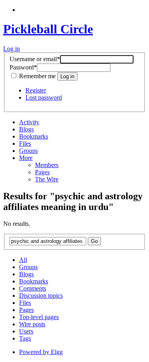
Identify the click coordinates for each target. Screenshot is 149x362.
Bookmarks (33, 136)
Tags (25, 338)
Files (25, 143)
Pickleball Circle (48, 29)
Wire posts (32, 324)
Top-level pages (39, 317)
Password (23, 67)
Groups (28, 150)
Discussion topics (41, 295)
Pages (42, 172)
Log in (11, 48)
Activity (29, 122)
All (23, 259)
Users (26, 331)
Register (35, 90)
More (26, 157)
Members (46, 165)
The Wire (46, 179)
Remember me (37, 76)
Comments (32, 288)
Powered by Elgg (41, 352)
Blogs (26, 129)
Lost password (43, 97)
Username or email (35, 59)
